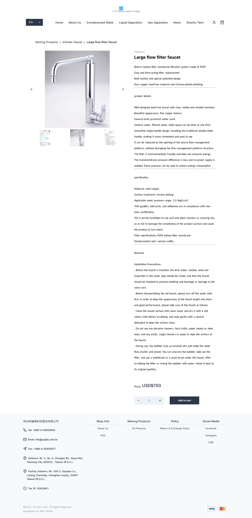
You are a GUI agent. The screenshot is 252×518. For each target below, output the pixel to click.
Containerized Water (100, 22)
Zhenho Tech (195, 22)
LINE (210, 442)
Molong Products (46, 42)
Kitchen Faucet (72, 42)
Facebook (211, 428)
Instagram (211, 435)
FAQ (102, 435)
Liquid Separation (130, 22)
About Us (75, 22)
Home (59, 22)
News (177, 22)
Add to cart (184, 400)
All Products (139, 428)
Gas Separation (158, 22)
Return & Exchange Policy (175, 428)
